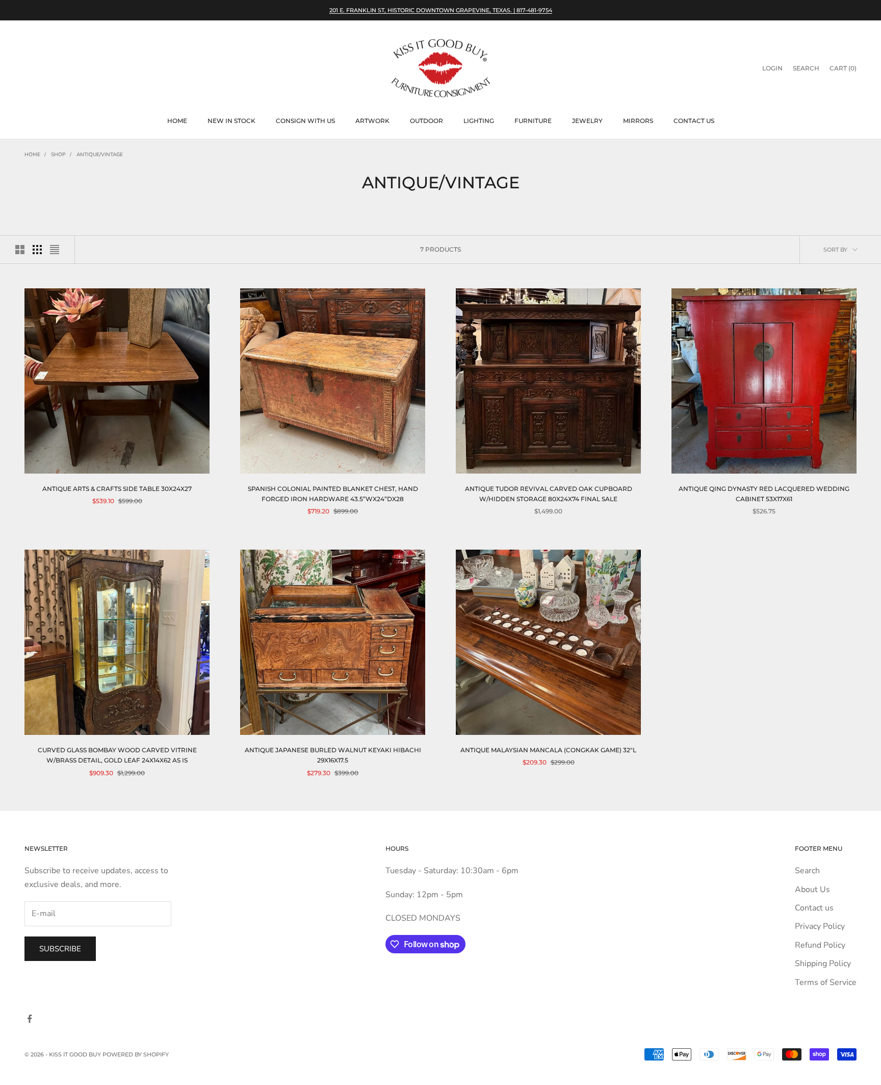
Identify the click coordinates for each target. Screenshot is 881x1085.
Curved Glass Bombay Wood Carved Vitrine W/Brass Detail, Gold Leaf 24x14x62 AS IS (117, 755)
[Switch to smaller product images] (37, 249)
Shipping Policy (823, 963)
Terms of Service (826, 982)
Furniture (533, 121)
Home (177, 121)
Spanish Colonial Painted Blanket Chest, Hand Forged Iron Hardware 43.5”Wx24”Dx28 (333, 494)
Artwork (372, 121)
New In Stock (231, 121)
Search (807, 870)
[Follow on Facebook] (29, 1019)
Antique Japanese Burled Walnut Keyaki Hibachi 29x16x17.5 (333, 755)
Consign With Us (305, 121)
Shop (58, 154)
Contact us (693, 121)
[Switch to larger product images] (19, 249)
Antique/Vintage (99, 154)
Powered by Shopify (135, 1054)
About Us (812, 889)
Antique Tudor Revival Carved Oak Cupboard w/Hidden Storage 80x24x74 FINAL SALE (548, 494)
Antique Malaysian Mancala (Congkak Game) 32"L (548, 750)
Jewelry (587, 121)
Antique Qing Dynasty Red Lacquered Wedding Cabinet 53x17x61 (764, 494)
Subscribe (60, 949)
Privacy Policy (820, 926)
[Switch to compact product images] (54, 249)
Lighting (478, 121)
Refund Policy (820, 945)
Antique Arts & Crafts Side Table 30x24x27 (117, 488)
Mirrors (638, 121)
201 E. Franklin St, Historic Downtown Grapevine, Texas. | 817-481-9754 (440, 10)
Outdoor (426, 121)
